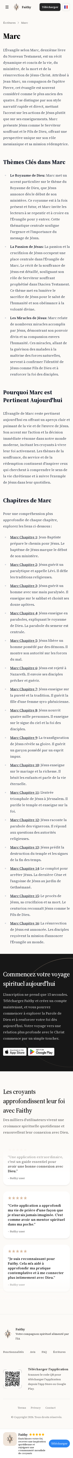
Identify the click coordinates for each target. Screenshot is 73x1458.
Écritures (9, 23)
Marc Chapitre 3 (23, 585)
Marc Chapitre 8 (23, 710)
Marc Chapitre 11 (24, 792)
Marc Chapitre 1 (23, 537)
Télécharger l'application (48, 1369)
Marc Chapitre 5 (23, 640)
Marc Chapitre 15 (24, 895)
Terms (22, 1408)
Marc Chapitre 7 (23, 689)
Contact (50, 1408)
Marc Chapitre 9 (23, 737)
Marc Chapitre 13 (24, 847)
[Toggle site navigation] (7, 7)
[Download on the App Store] (14, 1052)
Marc (24, 23)
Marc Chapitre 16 (24, 923)
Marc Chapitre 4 (23, 613)
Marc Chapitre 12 (24, 819)
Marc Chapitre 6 (23, 667)
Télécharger (50, 7)
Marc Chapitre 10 (24, 765)
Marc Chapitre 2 (23, 564)
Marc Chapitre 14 (24, 868)
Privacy (36, 1408)
